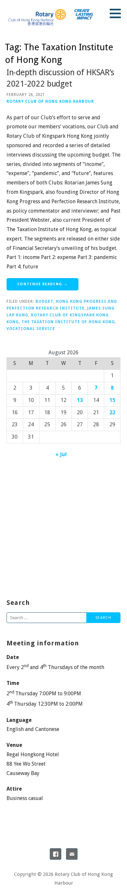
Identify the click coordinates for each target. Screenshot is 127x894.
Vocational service (31, 328)
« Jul (61, 454)
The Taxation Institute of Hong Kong (68, 322)
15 (112, 400)
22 (112, 412)
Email (72, 854)
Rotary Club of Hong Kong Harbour (50, 101)
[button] (117, 13)
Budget (44, 301)
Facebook (55, 854)
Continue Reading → (42, 284)
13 (80, 400)
